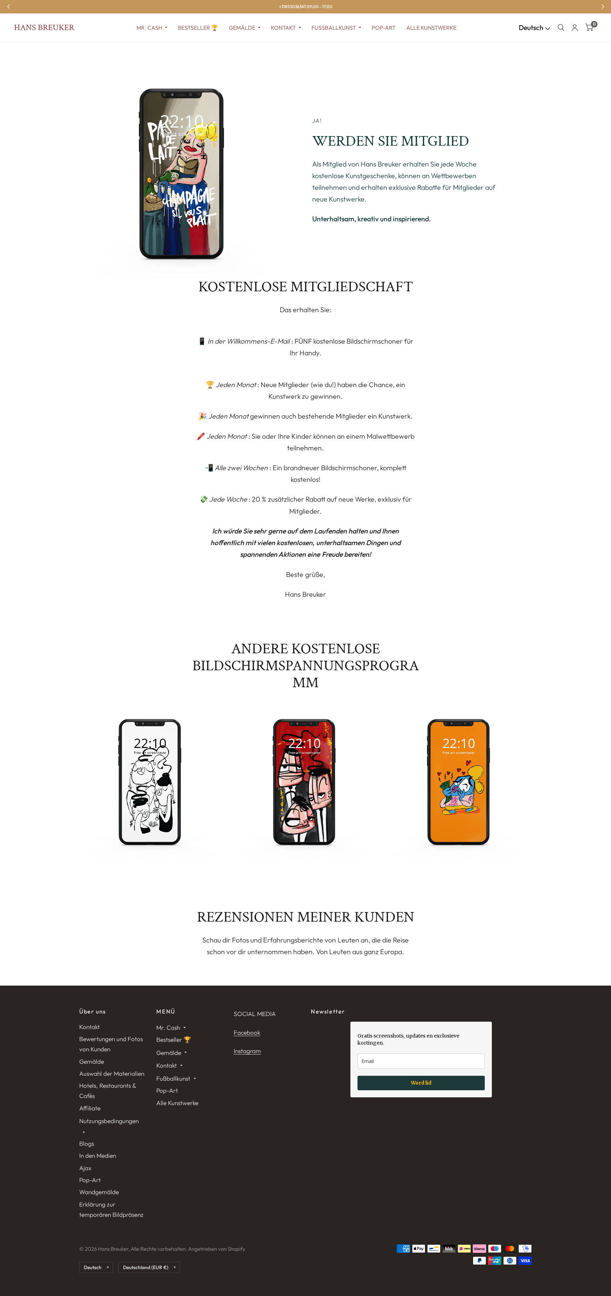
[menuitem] (152, 27)
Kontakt (283, 27)
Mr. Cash (149, 27)
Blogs (86, 1143)
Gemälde (242, 27)
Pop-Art (384, 27)
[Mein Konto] (575, 27)
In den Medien (97, 1155)
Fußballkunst (334, 27)
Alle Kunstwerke (431, 27)
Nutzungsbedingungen (109, 1121)
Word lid (421, 1083)
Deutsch (532, 27)
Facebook (247, 1032)
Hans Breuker (44, 27)
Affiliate (89, 1108)
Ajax (85, 1168)
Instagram (247, 1051)
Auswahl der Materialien (111, 1073)
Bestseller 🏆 (198, 27)
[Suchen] (561, 27)
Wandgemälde (99, 1192)
